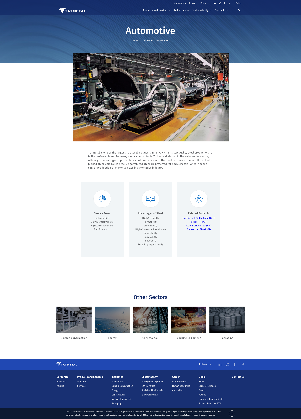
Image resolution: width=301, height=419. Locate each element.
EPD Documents (150, 394)
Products (81, 381)
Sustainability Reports (152, 390)
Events (202, 390)
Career (176, 377)
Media (202, 377)
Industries (148, 40)
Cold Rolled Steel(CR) (198, 225)
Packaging (116, 403)
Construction (118, 394)
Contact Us (221, 10)
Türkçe (238, 3)
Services (81, 386)
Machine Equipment (121, 399)
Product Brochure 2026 (210, 403)
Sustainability (150, 377)
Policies (60, 386)
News (201, 381)
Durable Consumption (122, 386)
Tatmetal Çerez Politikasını (139, 415)
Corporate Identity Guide (211, 399)
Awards (202, 394)
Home (136, 40)
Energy (115, 390)
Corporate (62, 377)
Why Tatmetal (179, 381)
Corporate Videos (207, 386)
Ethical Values (148, 386)
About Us (61, 381)
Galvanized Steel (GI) (199, 229)
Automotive (117, 381)
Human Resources (181, 386)
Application (177, 390)
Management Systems (152, 381)
